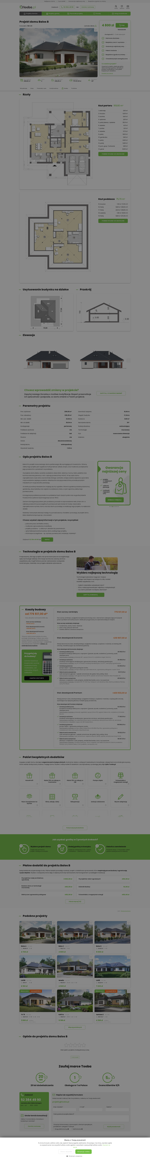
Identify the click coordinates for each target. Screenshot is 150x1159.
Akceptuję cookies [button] (83, 1152)
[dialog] (75, 579)
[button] (75, 1156)
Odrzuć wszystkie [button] (66, 1152)
